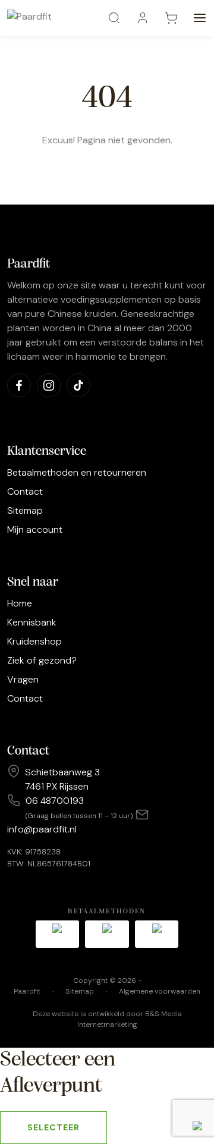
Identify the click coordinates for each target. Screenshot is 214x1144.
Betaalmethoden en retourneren (76, 472)
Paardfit (27, 991)
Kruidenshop (34, 641)
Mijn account (34, 529)
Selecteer (53, 1127)
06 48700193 (54, 800)
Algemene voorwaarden (159, 991)
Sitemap (25, 510)
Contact (25, 491)
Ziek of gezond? (42, 660)
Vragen (23, 679)
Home (19, 603)
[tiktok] (78, 385)
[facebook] (19, 385)
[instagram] (49, 385)
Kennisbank (31, 622)
